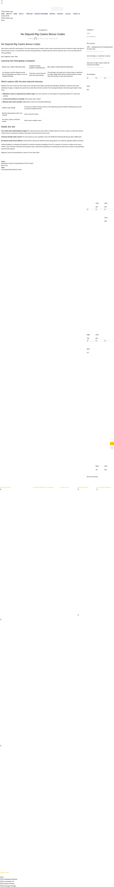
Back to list (4, 165)
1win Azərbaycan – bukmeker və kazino (98, 56)
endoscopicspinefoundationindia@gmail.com (12, 871)
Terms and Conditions (102, 622)
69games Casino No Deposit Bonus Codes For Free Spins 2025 (20, 152)
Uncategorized (91, 36)
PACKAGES (63, 507)
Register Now (57, 8)
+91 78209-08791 (24, 1)
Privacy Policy (100, 626)
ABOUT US (63, 493)
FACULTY (62, 500)
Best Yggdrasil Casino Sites (9, 56)
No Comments (100, 51)
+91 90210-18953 (14, 1)
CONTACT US (63, 511)
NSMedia (39, 873)
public (88, 33)
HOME (61, 489)
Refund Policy (100, 630)
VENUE (62, 496)
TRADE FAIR (63, 504)
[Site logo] (7, 11)
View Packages (100, 619)
